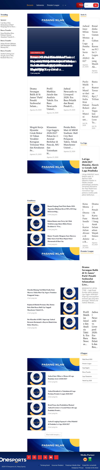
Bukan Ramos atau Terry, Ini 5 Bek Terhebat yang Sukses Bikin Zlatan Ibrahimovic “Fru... (60, 223)
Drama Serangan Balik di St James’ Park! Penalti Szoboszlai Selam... (36, 97)
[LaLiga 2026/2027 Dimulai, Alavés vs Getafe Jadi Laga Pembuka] (90, 151)
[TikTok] (40, 457)
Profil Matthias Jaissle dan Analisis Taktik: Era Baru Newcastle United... (52, 98)
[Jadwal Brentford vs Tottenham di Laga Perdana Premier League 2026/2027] (36, 393)
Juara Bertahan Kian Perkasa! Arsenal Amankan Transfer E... (8, 35)
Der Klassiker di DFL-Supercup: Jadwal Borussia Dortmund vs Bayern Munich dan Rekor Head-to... (42, 322)
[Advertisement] (53, 185)
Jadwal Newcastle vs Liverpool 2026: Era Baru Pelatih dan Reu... (95, 329)
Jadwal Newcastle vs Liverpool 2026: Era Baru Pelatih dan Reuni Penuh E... (70, 97)
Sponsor (3, 20)
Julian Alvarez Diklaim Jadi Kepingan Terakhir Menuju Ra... (8, 45)
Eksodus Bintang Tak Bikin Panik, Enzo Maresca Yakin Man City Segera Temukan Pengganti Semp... (41, 292)
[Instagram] (34, 457)
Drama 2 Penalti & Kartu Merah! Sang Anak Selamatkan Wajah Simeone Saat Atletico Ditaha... (51, 63)
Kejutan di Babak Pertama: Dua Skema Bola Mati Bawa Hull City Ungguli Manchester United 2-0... (40, 307)
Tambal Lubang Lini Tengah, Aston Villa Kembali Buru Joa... (7, 55)
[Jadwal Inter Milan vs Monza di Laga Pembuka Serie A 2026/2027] (36, 378)
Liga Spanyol (36, 53)
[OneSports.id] (12, 5)
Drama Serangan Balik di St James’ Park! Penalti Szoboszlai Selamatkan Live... (90, 276)
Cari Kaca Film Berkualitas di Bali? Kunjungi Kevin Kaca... (8, 25)
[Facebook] (29, 457)
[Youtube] (51, 457)
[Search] (95, 5)
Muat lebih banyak (52, 434)
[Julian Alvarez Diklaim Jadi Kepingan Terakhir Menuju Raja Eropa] (22, 42)
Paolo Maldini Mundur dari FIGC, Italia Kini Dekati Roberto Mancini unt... (86, 100)
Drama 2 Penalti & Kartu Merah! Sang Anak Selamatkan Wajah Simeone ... (95, 221)
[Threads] (56, 457)
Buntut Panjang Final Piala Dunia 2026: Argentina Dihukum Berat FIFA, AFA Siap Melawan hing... (62, 208)
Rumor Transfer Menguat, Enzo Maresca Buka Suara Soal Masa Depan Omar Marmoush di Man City (62, 238)
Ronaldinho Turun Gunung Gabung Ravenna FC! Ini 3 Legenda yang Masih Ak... (95, 46)
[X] (45, 457)
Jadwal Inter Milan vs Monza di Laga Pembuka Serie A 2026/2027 (86, 43)
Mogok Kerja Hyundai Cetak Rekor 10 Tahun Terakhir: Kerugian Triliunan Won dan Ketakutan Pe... (37, 139)
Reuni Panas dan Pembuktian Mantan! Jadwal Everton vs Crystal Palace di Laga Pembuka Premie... (62, 407)
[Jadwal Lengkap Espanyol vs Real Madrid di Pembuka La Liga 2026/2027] (36, 424)
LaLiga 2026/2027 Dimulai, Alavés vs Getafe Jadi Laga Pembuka (90, 165)
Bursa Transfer (6, 30)
